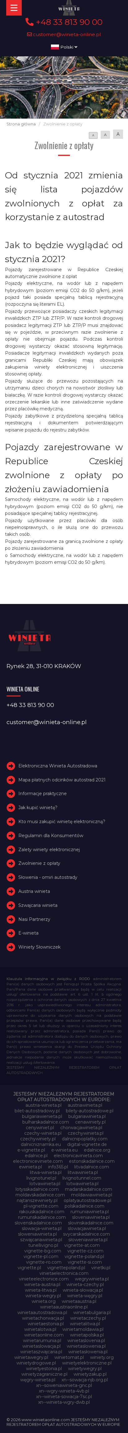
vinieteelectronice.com (44, 1279)
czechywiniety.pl (38, 1139)
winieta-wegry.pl (43, 1296)
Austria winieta (34, 891)
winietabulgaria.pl (92, 1312)
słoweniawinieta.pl (87, 1239)
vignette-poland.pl (84, 1256)
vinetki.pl (100, 1267)
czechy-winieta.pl (43, 1133)
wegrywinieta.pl (92, 1279)
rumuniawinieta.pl (90, 1211)
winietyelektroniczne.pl (87, 1363)
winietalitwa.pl (85, 1324)
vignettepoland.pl (66, 1267)
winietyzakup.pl (90, 1374)
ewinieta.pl (30, 1167)
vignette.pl (29, 1267)
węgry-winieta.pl (37, 1380)
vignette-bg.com (42, 1251)
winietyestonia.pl (44, 1368)
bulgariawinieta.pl (87, 1116)
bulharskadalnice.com (45, 1122)
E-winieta (28, 933)
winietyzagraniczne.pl (44, 1374)
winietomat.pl (69, 1357)
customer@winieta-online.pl (66, 34)
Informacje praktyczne (42, 793)
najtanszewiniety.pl (37, 1200)
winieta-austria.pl (42, 1284)
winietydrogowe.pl (36, 1363)
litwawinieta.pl (83, 1172)
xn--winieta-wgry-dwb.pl (64, 1402)
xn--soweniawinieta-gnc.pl (64, 1385)
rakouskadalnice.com (41, 1211)
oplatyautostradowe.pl (87, 1200)
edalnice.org (97, 1150)
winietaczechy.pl (88, 1318)
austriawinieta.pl (85, 1105)
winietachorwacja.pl (43, 1318)
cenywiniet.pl (40, 1127)
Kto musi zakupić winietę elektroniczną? (61, 821)
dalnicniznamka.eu (41, 1144)
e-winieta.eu (64, 1150)
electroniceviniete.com (38, 1161)
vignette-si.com (85, 1262)
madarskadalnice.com (88, 1189)
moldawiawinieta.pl (91, 1195)
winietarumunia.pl (42, 1340)
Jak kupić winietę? (37, 807)
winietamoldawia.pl (82, 1329)
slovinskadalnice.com (90, 1223)
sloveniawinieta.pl (91, 1217)
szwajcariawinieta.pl (41, 1239)
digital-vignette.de (87, 1144)
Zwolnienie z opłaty (39, 863)
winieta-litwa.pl (41, 1290)
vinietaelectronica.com (64, 1273)
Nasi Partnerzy (34, 919)
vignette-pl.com (41, 1256)
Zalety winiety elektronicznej (49, 849)
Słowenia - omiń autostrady (47, 877)
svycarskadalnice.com (86, 1234)
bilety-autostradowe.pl (89, 1111)
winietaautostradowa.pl (42, 1312)
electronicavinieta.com (78, 1155)
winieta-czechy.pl (85, 1284)
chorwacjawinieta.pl (81, 1127)
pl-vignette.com (41, 1206)
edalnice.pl (36, 1155)
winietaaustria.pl (79, 1301)
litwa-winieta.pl (46, 1172)
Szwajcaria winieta (37, 905)
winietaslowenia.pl (86, 1346)
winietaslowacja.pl (41, 1346)
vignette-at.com (82, 1245)
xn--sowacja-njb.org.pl (85, 1380)
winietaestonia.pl (46, 1324)
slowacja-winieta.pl (42, 1228)
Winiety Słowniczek (39, 947)
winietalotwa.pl (40, 1329)
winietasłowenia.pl (87, 1352)
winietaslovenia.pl (86, 1340)
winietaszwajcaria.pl (41, 1352)
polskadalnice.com (84, 1206)
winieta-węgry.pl (84, 1296)
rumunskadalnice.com (42, 1217)
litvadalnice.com (91, 1167)
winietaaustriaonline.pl (64, 1307)
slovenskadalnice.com (38, 1223)
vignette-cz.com (85, 1251)
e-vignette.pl (31, 1150)
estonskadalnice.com (92, 1161)
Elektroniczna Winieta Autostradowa (57, 766)
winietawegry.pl (31, 1357)
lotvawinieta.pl (45, 1183)
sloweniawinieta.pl (37, 1234)
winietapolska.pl (87, 1335)
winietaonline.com (44, 1335)
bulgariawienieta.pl (42, 1116)
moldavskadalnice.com (40, 1195)
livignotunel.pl (41, 1178)
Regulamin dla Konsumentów (50, 835)
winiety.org (102, 1357)
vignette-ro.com (44, 1262)
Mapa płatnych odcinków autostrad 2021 (62, 780)
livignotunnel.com (81, 1178)
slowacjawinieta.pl (87, 1228)
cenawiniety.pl (90, 1122)
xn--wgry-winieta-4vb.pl (64, 1391)
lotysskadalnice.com (37, 1189)
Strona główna (21, 124)
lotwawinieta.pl (82, 1183)
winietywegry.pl (85, 1368)
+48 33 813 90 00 (68, 22)
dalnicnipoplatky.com (84, 1139)
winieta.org (44, 1301)
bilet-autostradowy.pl (37, 1111)
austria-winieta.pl (43, 1105)
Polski (67, 47)
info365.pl (58, 1167)
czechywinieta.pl (85, 1133)
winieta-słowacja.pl (83, 1290)
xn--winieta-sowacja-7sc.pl (64, 1396)
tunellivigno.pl (43, 1245)
